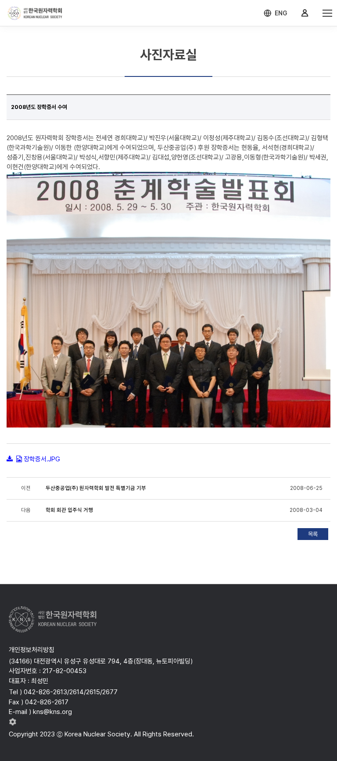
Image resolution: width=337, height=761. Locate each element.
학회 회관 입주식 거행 (69, 510)
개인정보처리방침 (31, 650)
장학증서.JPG (42, 459)
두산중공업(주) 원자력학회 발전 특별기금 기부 (96, 488)
